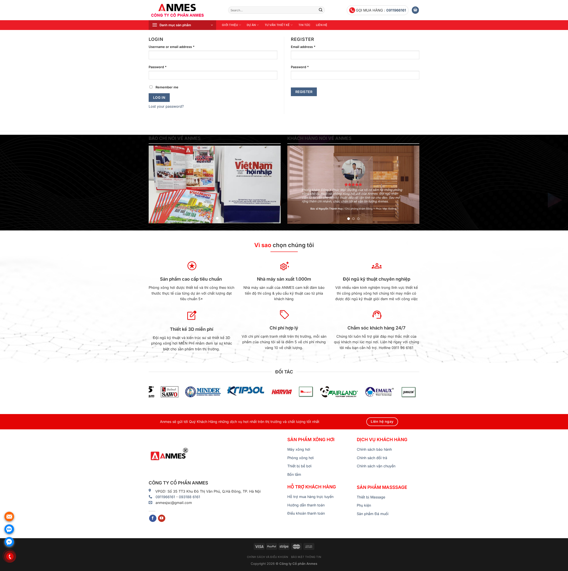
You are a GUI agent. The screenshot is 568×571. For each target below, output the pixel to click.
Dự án (251, 25)
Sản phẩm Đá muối (373, 514)
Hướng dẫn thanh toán (306, 505)
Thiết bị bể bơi (299, 466)
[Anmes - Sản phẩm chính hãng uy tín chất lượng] (185, 10)
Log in (159, 97)
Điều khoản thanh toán (306, 513)
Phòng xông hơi (300, 458)
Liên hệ (321, 25)
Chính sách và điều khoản (267, 557)
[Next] (272, 184)
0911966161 (396, 10)
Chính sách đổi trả (372, 458)
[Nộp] (320, 10)
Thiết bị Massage (371, 497)
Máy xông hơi (298, 449)
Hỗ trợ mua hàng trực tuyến (310, 496)
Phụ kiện (364, 505)
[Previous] (157, 184)
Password (158, 67)
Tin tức (304, 25)
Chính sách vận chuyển (376, 466)
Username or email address (172, 47)
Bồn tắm (294, 474)
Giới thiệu (230, 25)
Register (304, 92)
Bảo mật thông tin (306, 557)
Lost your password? (166, 106)
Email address (303, 47)
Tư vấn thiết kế (277, 25)
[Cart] (415, 10)
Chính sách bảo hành (374, 449)
